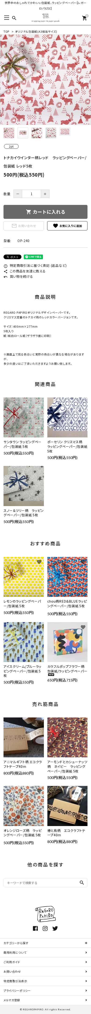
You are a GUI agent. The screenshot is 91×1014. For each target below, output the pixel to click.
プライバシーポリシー (17, 990)
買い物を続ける (18, 276)
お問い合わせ (23, 226)
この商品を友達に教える (25, 271)
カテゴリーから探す (16, 943)
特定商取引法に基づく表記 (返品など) (35, 265)
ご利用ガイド (12, 962)
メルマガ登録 (12, 1000)
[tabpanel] (45, 79)
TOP (7, 31)
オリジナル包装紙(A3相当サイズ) (36, 31)
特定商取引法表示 (15, 981)
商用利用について (15, 952)
